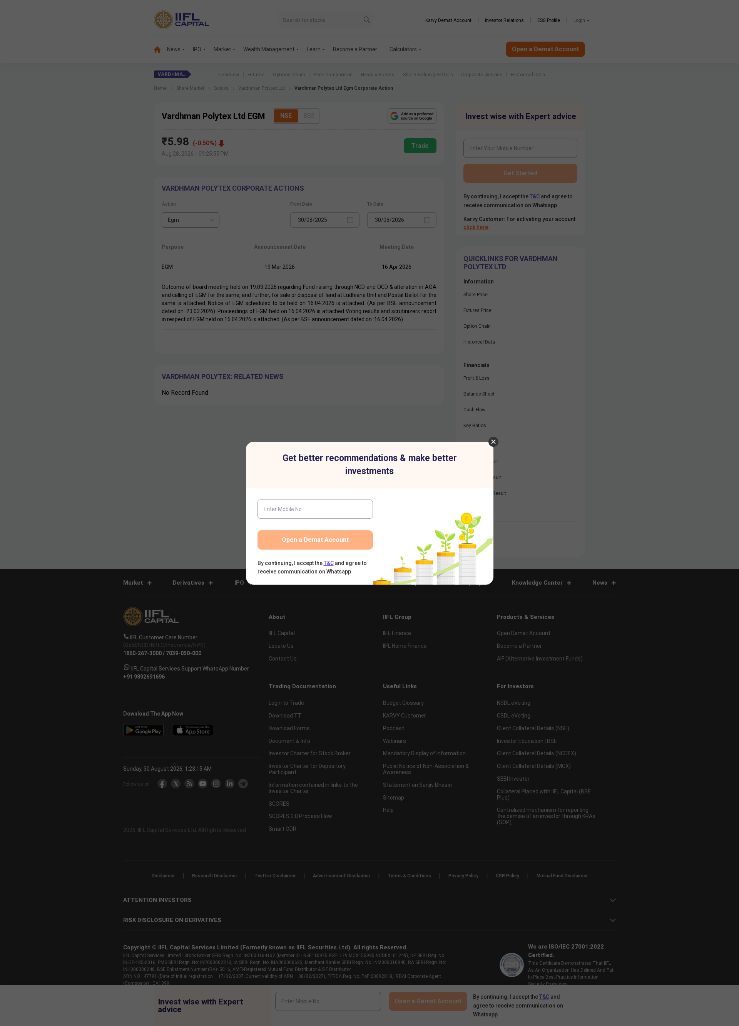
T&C (329, 563)
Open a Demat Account (315, 539)
